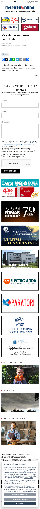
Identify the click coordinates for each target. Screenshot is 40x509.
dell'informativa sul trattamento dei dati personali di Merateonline (19, 144)
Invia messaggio (10, 171)
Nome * (4, 101)
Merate (5, 54)
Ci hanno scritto (7, 43)
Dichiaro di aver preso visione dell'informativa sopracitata (14, 156)
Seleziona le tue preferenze (20, 499)
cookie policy (28, 477)
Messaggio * (5, 122)
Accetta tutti (20, 503)
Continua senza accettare (20, 494)
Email (3, 111)
